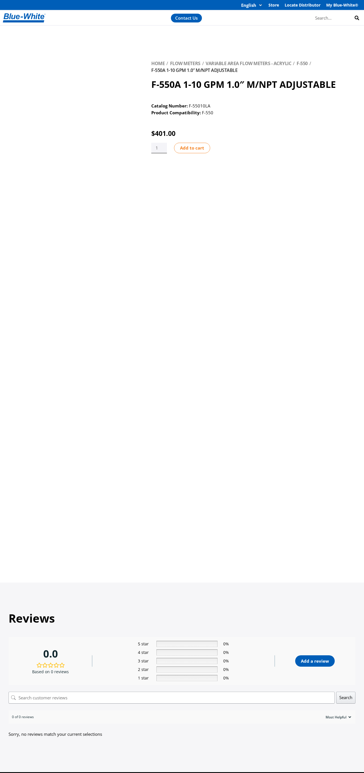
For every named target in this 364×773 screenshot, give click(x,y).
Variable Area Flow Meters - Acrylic (248, 63)
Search (345, 697)
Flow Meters (185, 63)
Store (273, 5)
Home (158, 63)
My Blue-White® (342, 5)
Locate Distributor (302, 5)
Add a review (315, 661)
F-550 (302, 63)
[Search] (357, 18)
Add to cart (192, 148)
